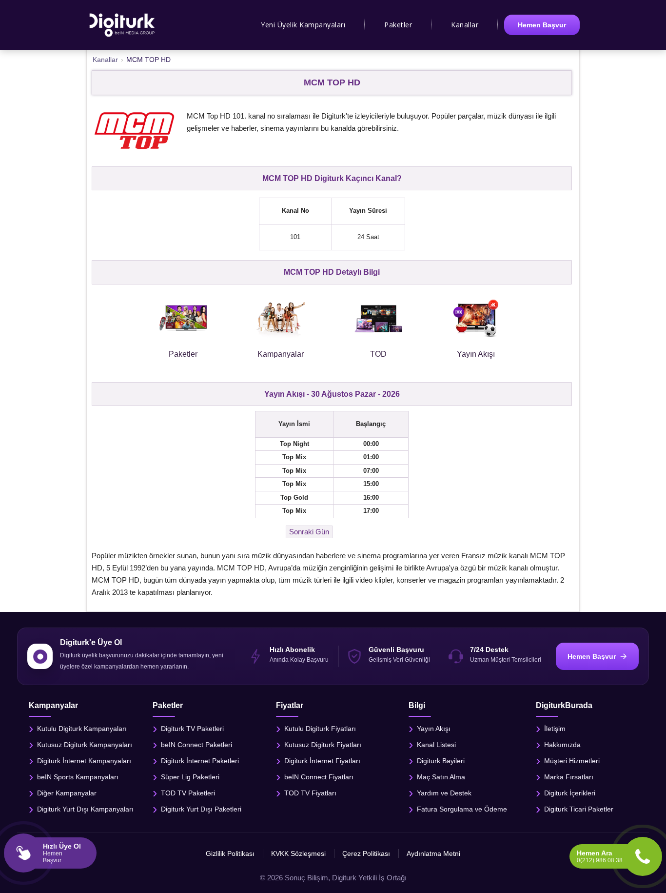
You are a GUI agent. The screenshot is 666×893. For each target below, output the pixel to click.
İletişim (555, 728)
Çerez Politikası (366, 853)
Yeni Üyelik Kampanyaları (303, 24)
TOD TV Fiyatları (310, 793)
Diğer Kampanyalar (67, 793)
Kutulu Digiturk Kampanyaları (82, 728)
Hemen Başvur (542, 25)
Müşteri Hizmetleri (572, 761)
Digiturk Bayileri (441, 761)
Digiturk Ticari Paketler (578, 809)
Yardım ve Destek (444, 793)
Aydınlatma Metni (433, 853)
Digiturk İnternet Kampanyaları (84, 761)
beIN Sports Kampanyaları (77, 777)
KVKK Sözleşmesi (298, 853)
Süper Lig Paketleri (190, 777)
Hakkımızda (562, 745)
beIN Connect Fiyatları (318, 777)
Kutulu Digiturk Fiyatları (320, 728)
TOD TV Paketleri (188, 793)
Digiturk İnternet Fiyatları (322, 761)
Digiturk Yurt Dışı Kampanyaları (85, 809)
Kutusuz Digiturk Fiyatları (322, 745)
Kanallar (464, 24)
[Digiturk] (122, 25)
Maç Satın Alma (441, 777)
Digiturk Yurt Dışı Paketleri (201, 809)
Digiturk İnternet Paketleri (200, 761)
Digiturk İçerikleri (569, 793)
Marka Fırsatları (568, 777)
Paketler (398, 24)
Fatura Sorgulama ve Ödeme (462, 809)
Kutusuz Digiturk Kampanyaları (84, 745)
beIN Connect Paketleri (196, 745)
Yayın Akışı (434, 728)
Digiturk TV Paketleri (192, 728)
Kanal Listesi (436, 745)
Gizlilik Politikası (230, 853)
